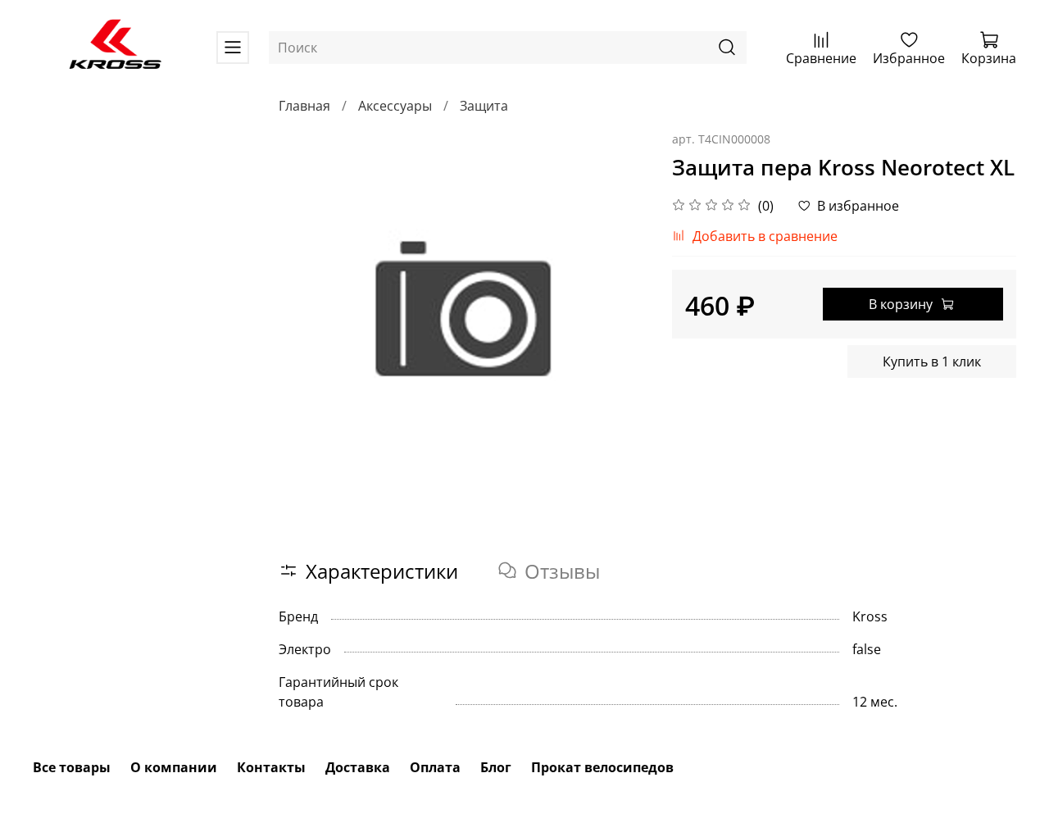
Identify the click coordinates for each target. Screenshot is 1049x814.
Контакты (271, 767)
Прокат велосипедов (602, 767)
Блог (495, 767)
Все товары (72, 767)
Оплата (435, 767)
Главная (304, 106)
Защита (484, 106)
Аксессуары (395, 106)
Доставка (357, 767)
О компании (173, 767)
